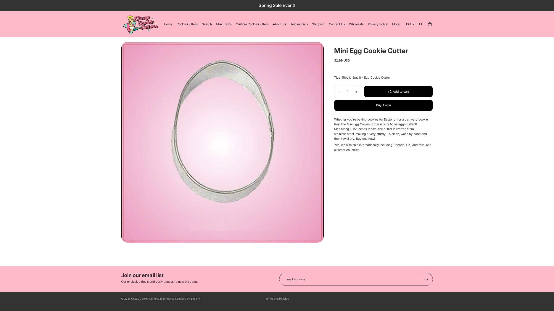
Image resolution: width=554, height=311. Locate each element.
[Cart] (430, 24)
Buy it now (383, 105)
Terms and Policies (277, 298)
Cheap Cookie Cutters (144, 298)
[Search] (420, 24)
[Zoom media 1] (222, 142)
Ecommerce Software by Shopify (179, 298)
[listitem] (396, 24)
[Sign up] (426, 279)
